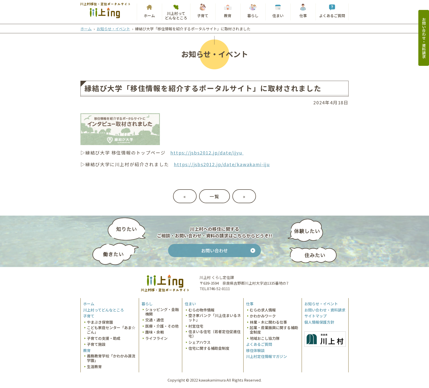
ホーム (149, 15)
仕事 (303, 15)
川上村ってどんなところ (176, 15)
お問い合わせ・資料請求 (424, 37)
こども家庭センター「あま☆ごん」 (111, 329)
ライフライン (156, 338)
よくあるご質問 (332, 15)
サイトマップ (315, 316)
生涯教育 (94, 366)
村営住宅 (195, 326)
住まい (278, 15)
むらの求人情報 (263, 310)
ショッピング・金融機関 (162, 311)
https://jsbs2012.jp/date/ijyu (207, 152)
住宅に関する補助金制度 (208, 348)
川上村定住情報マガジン (266, 356)
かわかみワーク (263, 316)
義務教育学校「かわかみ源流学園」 (111, 358)
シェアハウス (199, 342)
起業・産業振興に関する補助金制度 (274, 329)
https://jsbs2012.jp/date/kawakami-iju (222, 164)
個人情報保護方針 (319, 322)
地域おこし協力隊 (265, 338)
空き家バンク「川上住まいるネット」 (214, 317)
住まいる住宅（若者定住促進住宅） (214, 333)
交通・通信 (154, 320)
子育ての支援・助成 (103, 338)
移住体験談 (255, 350)
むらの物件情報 (201, 310)
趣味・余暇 (154, 332)
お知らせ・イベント (113, 28)
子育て (202, 15)
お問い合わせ (214, 250)
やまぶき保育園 (100, 322)
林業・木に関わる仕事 (268, 322)
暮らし (252, 15)
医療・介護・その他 (162, 326)
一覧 (214, 196)
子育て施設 (96, 344)
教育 (227, 15)
